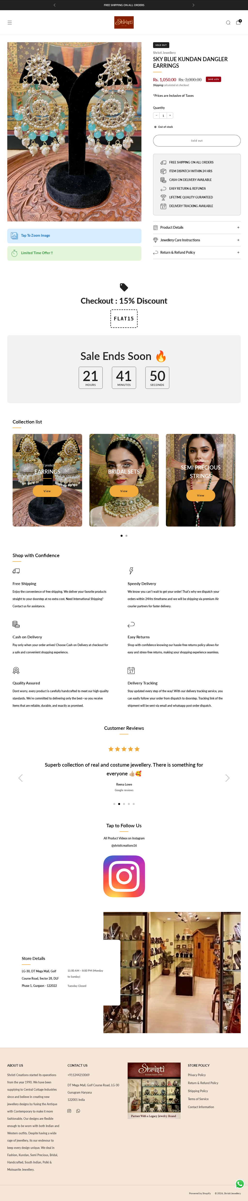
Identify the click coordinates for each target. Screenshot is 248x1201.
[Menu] (9, 22)
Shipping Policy (198, 1091)
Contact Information (201, 1107)
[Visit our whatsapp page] (78, 1110)
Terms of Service (198, 1099)
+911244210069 (79, 1075)
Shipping (158, 85)
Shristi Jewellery (164, 53)
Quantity (159, 107)
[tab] (122, 536)
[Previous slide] (20, 778)
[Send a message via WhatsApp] (240, 1184)
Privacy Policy (197, 1075)
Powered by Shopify (200, 1193)
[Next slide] (227, 778)
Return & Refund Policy (203, 1083)
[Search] (228, 22)
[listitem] (124, 5)
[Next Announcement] (193, 5)
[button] (114, 804)
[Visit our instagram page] (69, 1110)
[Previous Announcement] (54, 5)
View (47, 491)
